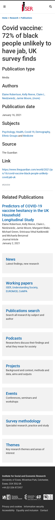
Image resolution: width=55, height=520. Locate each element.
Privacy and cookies (12, 506)
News (10, 259)
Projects (13, 366)
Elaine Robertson (11, 94)
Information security (34, 506)
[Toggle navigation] (4, 6)
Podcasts (14, 338)
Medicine (28, 135)
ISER (8, 287)
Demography (43, 131)
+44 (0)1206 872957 (12, 487)
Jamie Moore (23, 98)
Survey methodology (23, 421)
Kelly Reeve (28, 94)
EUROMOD (12, 291)
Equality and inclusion (27, 510)
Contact (44, 510)
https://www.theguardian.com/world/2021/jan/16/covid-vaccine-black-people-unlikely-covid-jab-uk (27, 173)
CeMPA (23, 291)
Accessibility (8, 510)
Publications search (23, 311)
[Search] (50, 6)
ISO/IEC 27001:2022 (48, 497)
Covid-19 (29, 131)
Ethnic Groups (10, 135)
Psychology (8, 131)
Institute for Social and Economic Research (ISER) (27, 7)
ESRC (12, 497)
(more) (36, 98)
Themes (13, 445)
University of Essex (33, 497)
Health (19, 131)
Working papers (19, 283)
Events (11, 393)
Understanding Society (25, 287)
